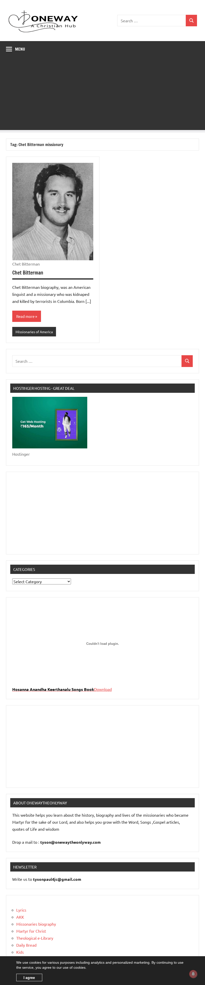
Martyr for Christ (31, 930)
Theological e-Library (34, 937)
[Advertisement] (102, 95)
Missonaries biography (36, 923)
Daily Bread (26, 944)
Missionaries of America (34, 331)
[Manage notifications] (193, 974)
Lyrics (21, 909)
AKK (20, 916)
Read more (25, 316)
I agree (29, 977)
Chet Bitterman (27, 272)
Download (103, 689)
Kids (20, 951)
